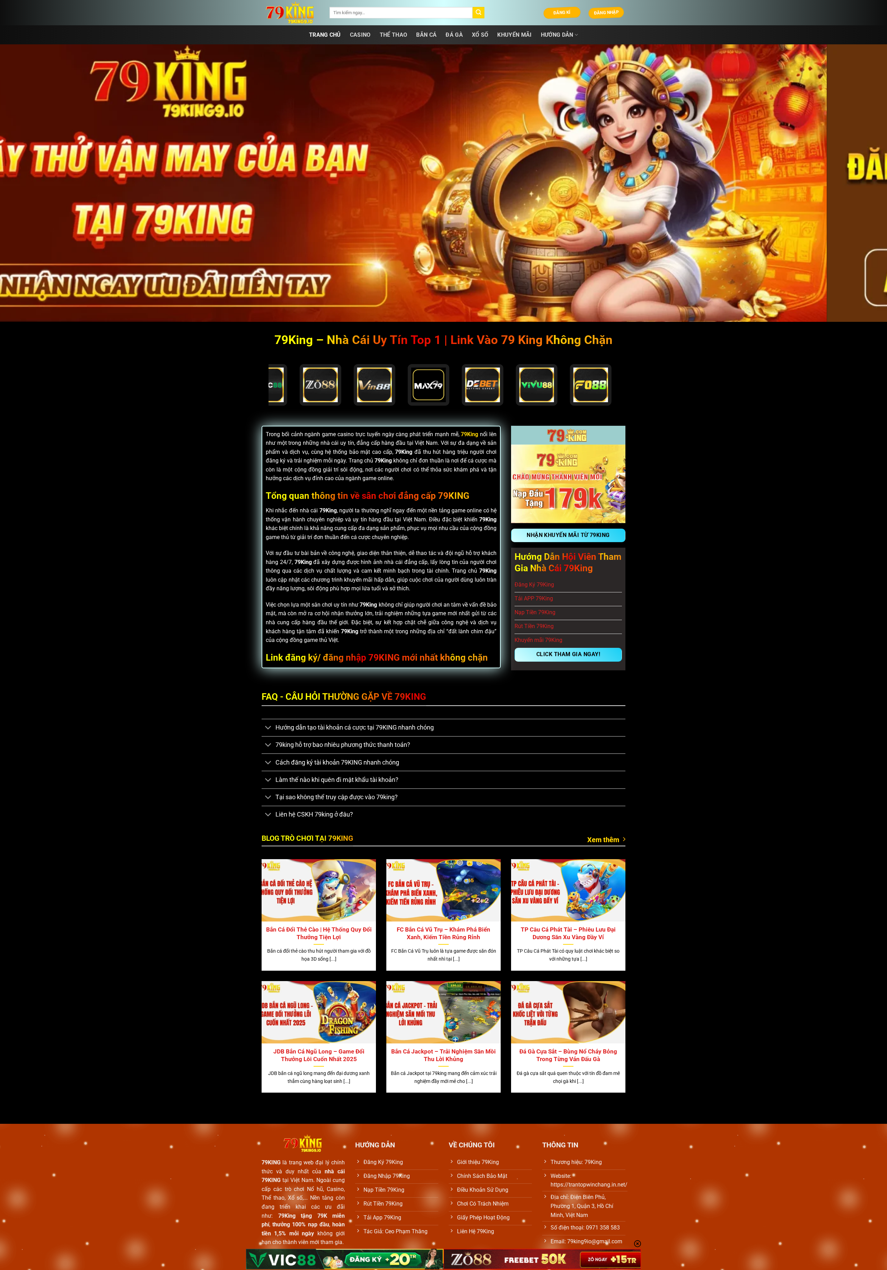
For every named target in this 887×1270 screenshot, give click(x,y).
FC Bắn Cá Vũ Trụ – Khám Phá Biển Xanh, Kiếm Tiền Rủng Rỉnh (443, 933)
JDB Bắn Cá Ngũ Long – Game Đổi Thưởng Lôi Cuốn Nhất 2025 (319, 1055)
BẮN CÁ (426, 35)
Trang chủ (325, 35)
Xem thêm (603, 840)
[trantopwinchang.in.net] (290, 12)
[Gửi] (478, 13)
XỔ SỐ (480, 35)
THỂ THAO (393, 35)
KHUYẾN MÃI (514, 35)
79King (469, 434)
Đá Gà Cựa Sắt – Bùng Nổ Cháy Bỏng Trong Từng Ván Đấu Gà (568, 1055)
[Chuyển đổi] (268, 728)
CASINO (360, 35)
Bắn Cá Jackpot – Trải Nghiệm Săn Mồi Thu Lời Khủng (443, 1055)
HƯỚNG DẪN (557, 35)
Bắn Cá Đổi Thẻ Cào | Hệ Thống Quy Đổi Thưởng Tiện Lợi (319, 933)
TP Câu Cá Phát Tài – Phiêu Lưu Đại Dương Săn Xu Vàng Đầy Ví (568, 933)
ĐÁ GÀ (454, 35)
